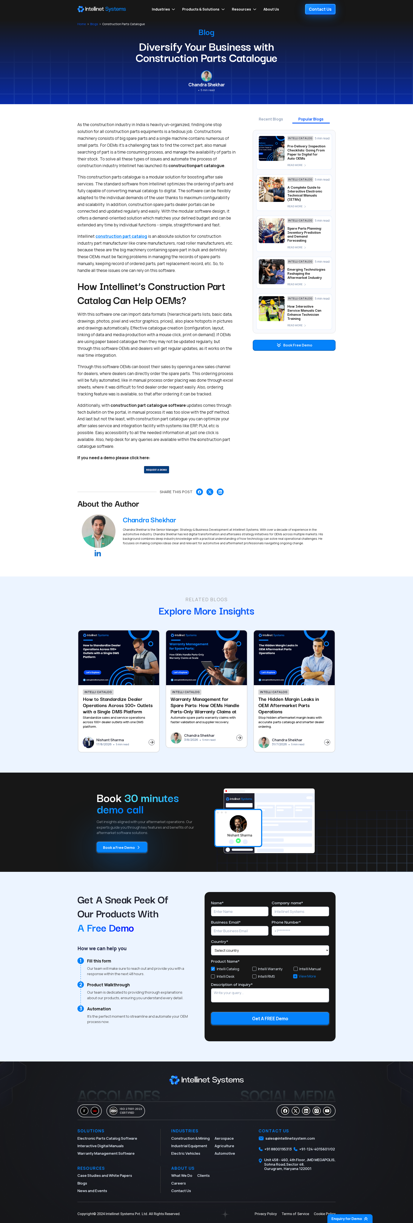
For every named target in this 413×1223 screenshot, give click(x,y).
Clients (203, 1175)
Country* (219, 941)
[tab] (271, 120)
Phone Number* (286, 922)
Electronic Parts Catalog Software (107, 1138)
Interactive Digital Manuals (100, 1146)
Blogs (94, 24)
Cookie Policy (325, 1214)
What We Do (181, 1175)
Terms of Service (295, 1214)
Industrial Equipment (189, 1146)
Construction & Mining (190, 1138)
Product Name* (225, 961)
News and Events (92, 1191)
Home (81, 24)
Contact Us (181, 1191)
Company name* (287, 902)
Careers (178, 1183)
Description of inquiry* (232, 984)
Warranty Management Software (106, 1153)
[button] (164, 9)
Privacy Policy (266, 1214)
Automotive (225, 1153)
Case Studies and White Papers (104, 1175)
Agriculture (224, 1146)
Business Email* (226, 922)
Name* (217, 902)
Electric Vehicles (185, 1153)
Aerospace (224, 1138)
